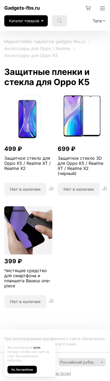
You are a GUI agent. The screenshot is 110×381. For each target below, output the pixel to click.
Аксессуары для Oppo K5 (31, 55)
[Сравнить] (51, 189)
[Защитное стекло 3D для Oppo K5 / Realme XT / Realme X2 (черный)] (82, 117)
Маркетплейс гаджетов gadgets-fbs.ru (44, 41)
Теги (97, 21)
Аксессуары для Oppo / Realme (37, 48)
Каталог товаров (24, 20)
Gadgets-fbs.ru (22, 8)
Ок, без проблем (22, 369)
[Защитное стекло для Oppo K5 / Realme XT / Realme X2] (28, 117)
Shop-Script (60, 373)
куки (36, 347)
